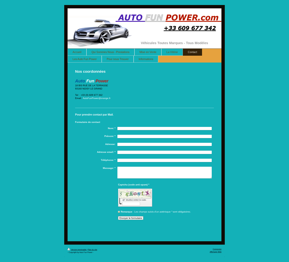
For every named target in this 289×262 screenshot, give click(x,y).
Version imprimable (79, 250)
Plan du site (92, 250)
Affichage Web (215, 252)
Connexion (217, 249)
